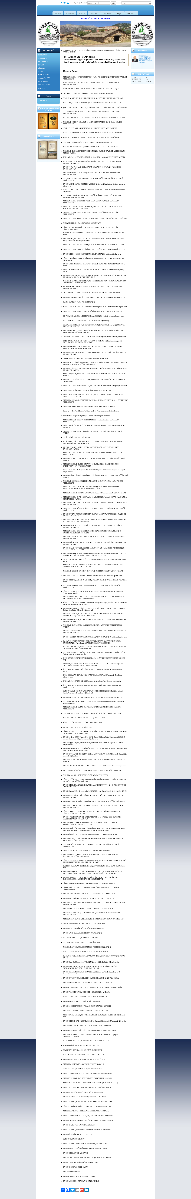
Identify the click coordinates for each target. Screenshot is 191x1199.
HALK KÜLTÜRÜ (43, 61)
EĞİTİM (40, 71)
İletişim (119, 13)
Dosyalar (82, 13)
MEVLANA (41, 88)
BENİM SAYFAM (43, 75)
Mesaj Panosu (107, 13)
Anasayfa (58, 13)
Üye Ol (76, 3)
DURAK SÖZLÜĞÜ (44, 78)
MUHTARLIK (131, 13)
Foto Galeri (93, 13)
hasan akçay (143, 55)
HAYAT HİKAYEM (44, 85)
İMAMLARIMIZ (43, 81)
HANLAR (41, 65)
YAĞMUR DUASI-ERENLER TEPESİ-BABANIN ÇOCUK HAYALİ (145, 60)
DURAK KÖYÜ (42, 58)
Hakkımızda (70, 13)
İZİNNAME (41, 68)
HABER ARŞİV (42, 55)
